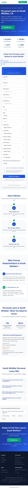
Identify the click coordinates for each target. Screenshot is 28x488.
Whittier (13, 415)
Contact (2, 461)
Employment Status (7, 148)
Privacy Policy (21, 167)
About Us (3, 457)
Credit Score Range (7, 136)
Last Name (5, 82)
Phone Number (6, 94)
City (4, 106)
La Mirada (20, 415)
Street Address (6, 100)
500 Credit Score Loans (20, 464)
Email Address (6, 88)
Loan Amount (6, 124)
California (14, 8)
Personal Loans (7, 8)
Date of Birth (6, 154)
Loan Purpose (6, 130)
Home (2, 8)
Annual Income (6, 142)
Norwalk (4, 418)
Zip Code (5, 118)
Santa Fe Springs (5, 415)
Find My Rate (23, 2)
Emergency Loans (18, 461)
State (4, 112)
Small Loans (17, 459)
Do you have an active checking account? (11, 160)
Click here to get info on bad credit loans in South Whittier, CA (13, 412)
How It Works (3, 459)
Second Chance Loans (19, 457)
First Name (5, 76)
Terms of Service (14, 167)
